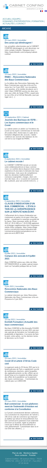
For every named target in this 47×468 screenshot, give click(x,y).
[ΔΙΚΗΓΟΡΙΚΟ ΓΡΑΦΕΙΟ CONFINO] (46, 11)
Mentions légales (30, 453)
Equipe (16, 19)
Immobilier (22, 40)
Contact (21, 24)
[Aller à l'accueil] (23, 6)
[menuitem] (41, 11)
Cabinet (25, 117)
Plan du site (17, 453)
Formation (37, 21)
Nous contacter (21, 455)
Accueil (7, 19)
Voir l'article (37, 64)
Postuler (32, 455)
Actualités (9, 24)
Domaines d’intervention (16, 21)
